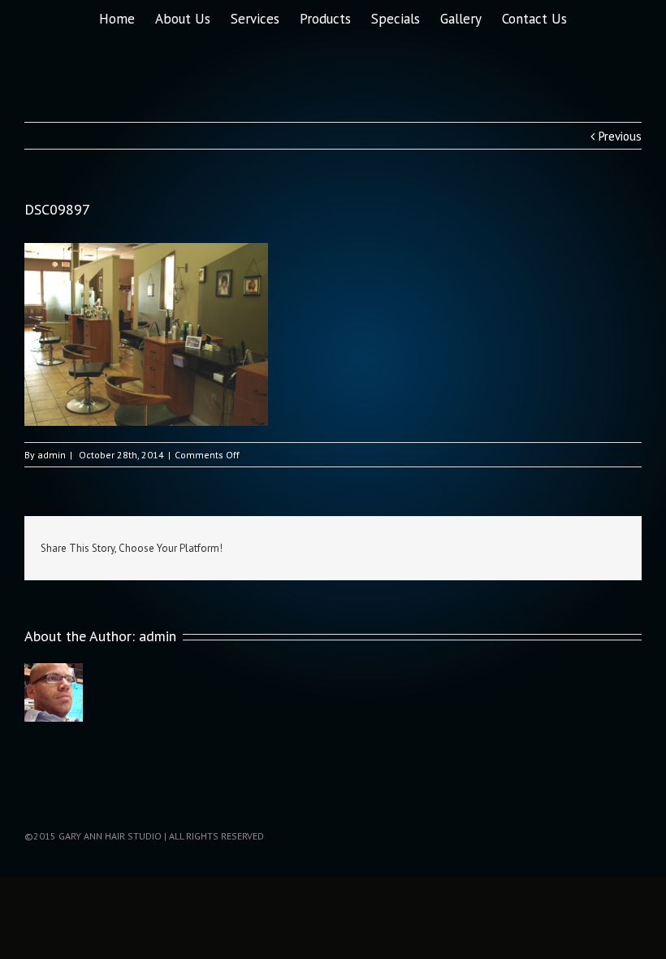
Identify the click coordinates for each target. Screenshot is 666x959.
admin (51, 455)
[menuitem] (127, 17)
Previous (620, 136)
